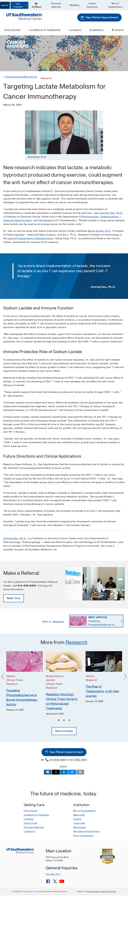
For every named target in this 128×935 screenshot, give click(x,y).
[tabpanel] (24, 681)
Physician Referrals (56, 5)
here (46, 585)
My (36, 6)
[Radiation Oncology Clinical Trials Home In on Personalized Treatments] (64, 661)
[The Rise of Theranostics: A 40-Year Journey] (104, 661)
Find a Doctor (12, 30)
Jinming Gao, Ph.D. (111, 213)
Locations (75, 30)
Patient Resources (92, 5)
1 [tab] (59, 720)
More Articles (64, 731)
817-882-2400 (78, 759)
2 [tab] (64, 720)
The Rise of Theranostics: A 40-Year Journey (102, 691)
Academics (96, 30)
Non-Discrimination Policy (86, 831)
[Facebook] (48, 882)
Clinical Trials (30, 823)
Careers (77, 819)
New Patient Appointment (101, 17)
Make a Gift (79, 815)
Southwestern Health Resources (101, 891)
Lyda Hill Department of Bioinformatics (31, 238)
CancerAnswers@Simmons (21, 77)
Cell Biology (45, 220)
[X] (55, 882)
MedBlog (74, 5)
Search (119, 30)
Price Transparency (83, 835)
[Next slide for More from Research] (123, 676)
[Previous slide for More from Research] (4, 676)
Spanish (4, 5)
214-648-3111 (53, 874)
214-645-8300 (57, 759)
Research (58, 621)
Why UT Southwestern (115, 5)
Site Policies (79, 827)
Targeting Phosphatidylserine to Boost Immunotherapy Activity (101, 621)
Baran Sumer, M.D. (99, 231)
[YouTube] (61, 882)
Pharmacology (90, 216)
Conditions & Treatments (45, 30)
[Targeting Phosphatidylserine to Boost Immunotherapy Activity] (24, 661)
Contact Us (29, 831)
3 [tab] (69, 720)
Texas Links (79, 823)
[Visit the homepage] (24, 16)
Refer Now (14, 598)
